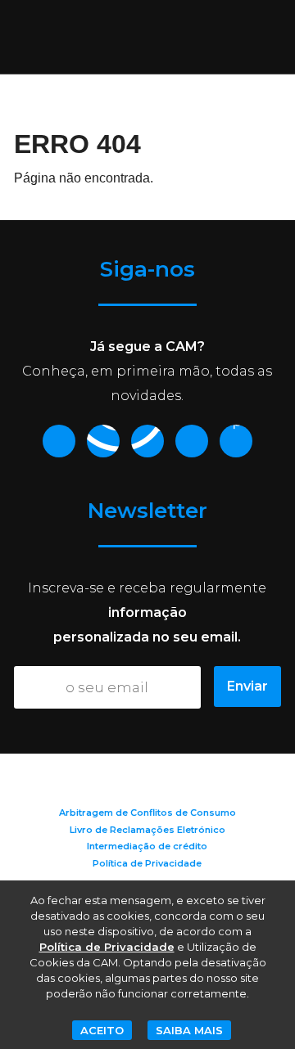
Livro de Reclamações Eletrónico (147, 829)
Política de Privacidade (147, 863)
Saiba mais (189, 1030)
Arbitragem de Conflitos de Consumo (147, 812)
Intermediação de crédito (147, 846)
